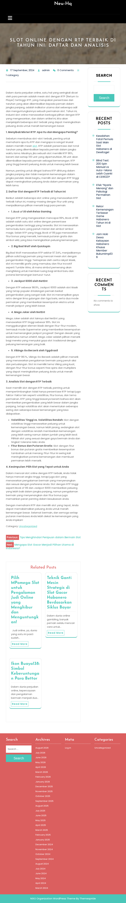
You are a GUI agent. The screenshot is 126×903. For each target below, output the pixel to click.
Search (104, 75)
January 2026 (42, 781)
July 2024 (40, 868)
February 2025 (43, 834)
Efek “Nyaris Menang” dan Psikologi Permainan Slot (104, 191)
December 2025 (44, 786)
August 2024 (42, 863)
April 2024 (40, 883)
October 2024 (42, 854)
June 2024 (41, 873)
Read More (19, 644)
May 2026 (40, 762)
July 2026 (40, 752)
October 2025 (42, 796)
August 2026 (42, 747)
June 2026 (40, 757)
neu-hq (63, 3)
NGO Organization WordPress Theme (52, 898)
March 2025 (41, 830)
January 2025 (42, 839)
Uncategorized (28, 526)
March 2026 (41, 772)
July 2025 (40, 810)
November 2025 (44, 791)
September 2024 (44, 859)
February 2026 (43, 776)
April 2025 (40, 825)
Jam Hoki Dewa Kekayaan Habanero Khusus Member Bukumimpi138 (104, 245)
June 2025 (40, 815)
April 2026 (40, 767)
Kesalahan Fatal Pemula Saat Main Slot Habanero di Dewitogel (104, 144)
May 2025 (40, 820)
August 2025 (42, 805)
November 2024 (44, 849)
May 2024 (40, 878)
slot (35, 146)
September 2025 (44, 801)
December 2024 (44, 844)
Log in (68, 747)
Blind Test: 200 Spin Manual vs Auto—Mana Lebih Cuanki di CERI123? (104, 169)
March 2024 (41, 888)
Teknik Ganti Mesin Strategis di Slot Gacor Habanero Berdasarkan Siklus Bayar (59, 592)
